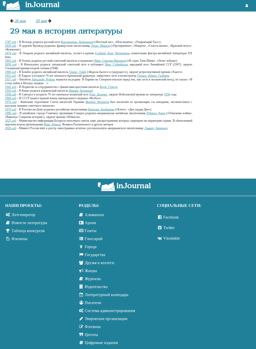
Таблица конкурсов (28, 231)
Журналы (93, 279)
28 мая (20, 21)
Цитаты (91, 335)
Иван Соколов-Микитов (110, 60)
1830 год (10, 45)
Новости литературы (29, 223)
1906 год (10, 72)
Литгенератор (23, 215)
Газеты (90, 231)
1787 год (10, 42)
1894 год (10, 64)
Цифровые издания (101, 343)
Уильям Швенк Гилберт (153, 75)
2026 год (10, 128)
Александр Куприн (43, 79)
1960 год (10, 98)
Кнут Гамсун (109, 87)
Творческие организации (106, 319)
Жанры (91, 271)
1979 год (10, 109)
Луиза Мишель (100, 45)
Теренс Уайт (77, 72)
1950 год (10, 90)
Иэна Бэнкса (52, 124)
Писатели (93, 303)
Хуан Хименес (98, 94)
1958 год (10, 94)
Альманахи (94, 215)
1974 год (10, 102)
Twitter (168, 228)
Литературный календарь (106, 295)
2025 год (10, 120)
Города (90, 247)
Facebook (171, 217)
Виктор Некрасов (97, 102)
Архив (90, 223)
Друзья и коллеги (99, 263)
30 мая (41, 21)
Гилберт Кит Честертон (112, 53)
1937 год (10, 79)
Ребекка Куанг (156, 113)
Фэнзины (20, 239)
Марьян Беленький (81, 90)
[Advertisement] (226, 94)
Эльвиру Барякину (156, 128)
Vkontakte (171, 238)
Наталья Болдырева (101, 109)
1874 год (10, 53)
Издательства (96, 287)
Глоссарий (93, 239)
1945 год (10, 87)
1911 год (10, 75)
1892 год (10, 60)
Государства (95, 255)
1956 (167, 94)
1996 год (10, 113)
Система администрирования (110, 311)
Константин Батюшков (77, 42)
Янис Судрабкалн (116, 64)
